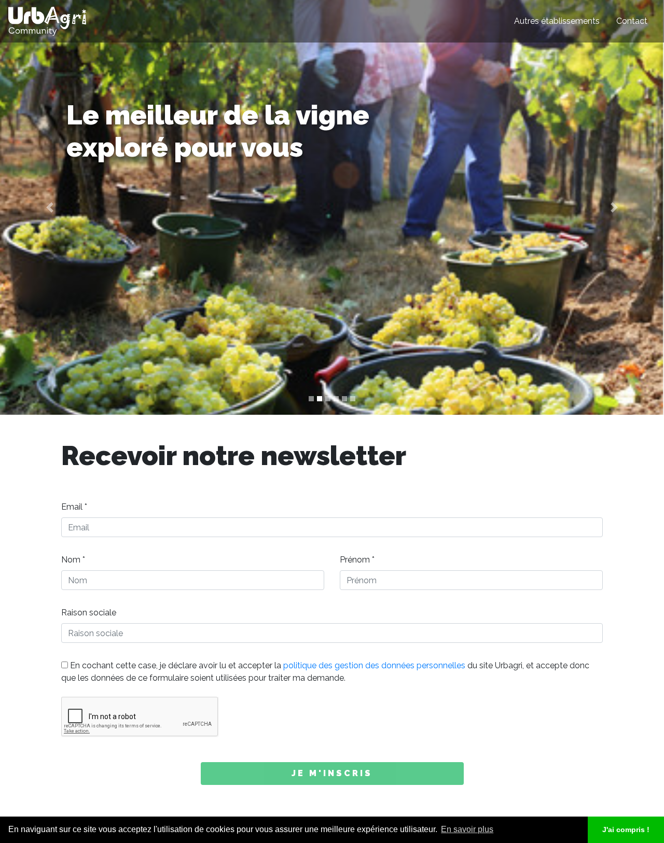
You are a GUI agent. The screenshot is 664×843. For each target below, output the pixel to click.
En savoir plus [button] (467, 829)
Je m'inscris (332, 773)
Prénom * (357, 560)
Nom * (73, 560)
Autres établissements (557, 21)
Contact (631, 21)
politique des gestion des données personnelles (374, 665)
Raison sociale (88, 612)
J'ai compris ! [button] (625, 829)
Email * (74, 507)
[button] (50, 207)
